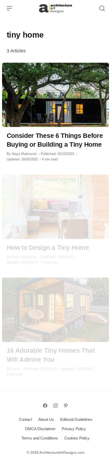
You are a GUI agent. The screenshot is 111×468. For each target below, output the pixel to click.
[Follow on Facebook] (45, 405)
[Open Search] (102, 8)
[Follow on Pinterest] (65, 405)
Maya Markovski (24, 154)
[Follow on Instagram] (55, 405)
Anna (16, 369)
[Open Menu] (9, 8)
